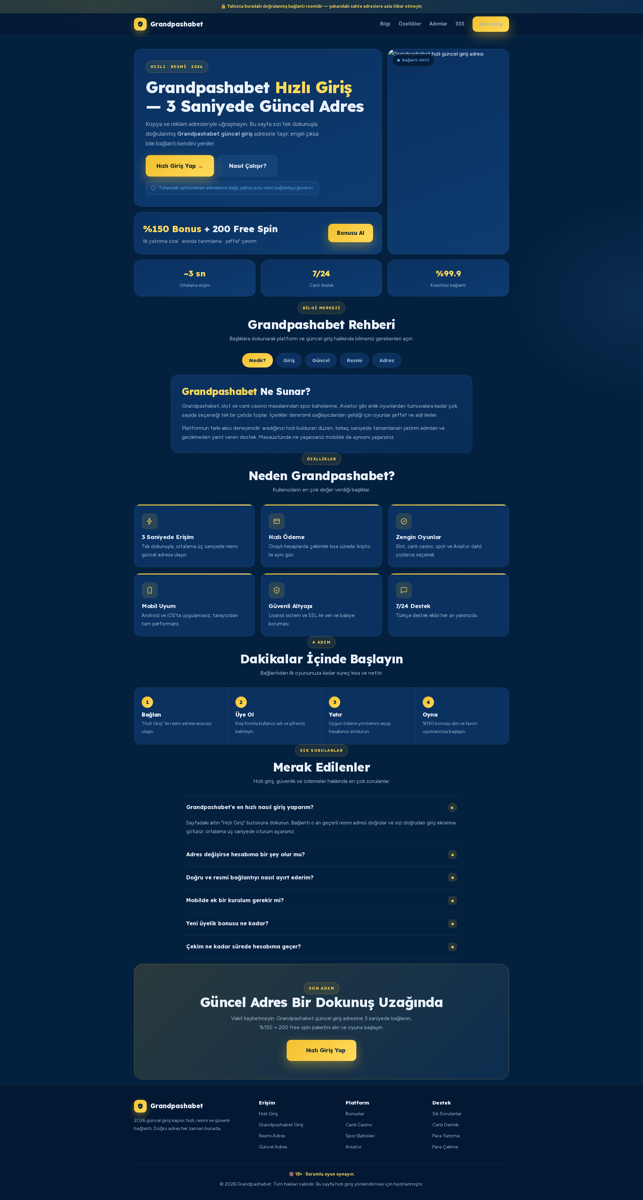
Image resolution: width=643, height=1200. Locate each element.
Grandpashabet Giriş (281, 1125)
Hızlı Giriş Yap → (179, 165)
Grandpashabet (176, 24)
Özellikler (410, 24)
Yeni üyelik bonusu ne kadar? (320, 923)
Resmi (354, 360)
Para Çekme (445, 1147)
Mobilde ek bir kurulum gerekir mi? (320, 900)
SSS (460, 24)
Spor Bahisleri (360, 1136)
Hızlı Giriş (490, 24)
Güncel (321, 360)
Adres (386, 360)
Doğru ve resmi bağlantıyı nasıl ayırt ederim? (320, 877)
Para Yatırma (446, 1136)
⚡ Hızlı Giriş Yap (321, 1050)
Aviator (354, 1147)
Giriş (289, 360)
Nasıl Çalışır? (247, 165)
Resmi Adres (272, 1136)
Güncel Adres (273, 1147)
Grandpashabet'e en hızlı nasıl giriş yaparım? (321, 807)
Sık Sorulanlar (447, 1114)
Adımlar (438, 24)
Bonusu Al (350, 232)
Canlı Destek (445, 1125)
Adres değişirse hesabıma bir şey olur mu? (320, 854)
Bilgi (385, 24)
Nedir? (257, 360)
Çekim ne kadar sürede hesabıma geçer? (320, 946)
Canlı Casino (359, 1125)
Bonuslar (355, 1114)
